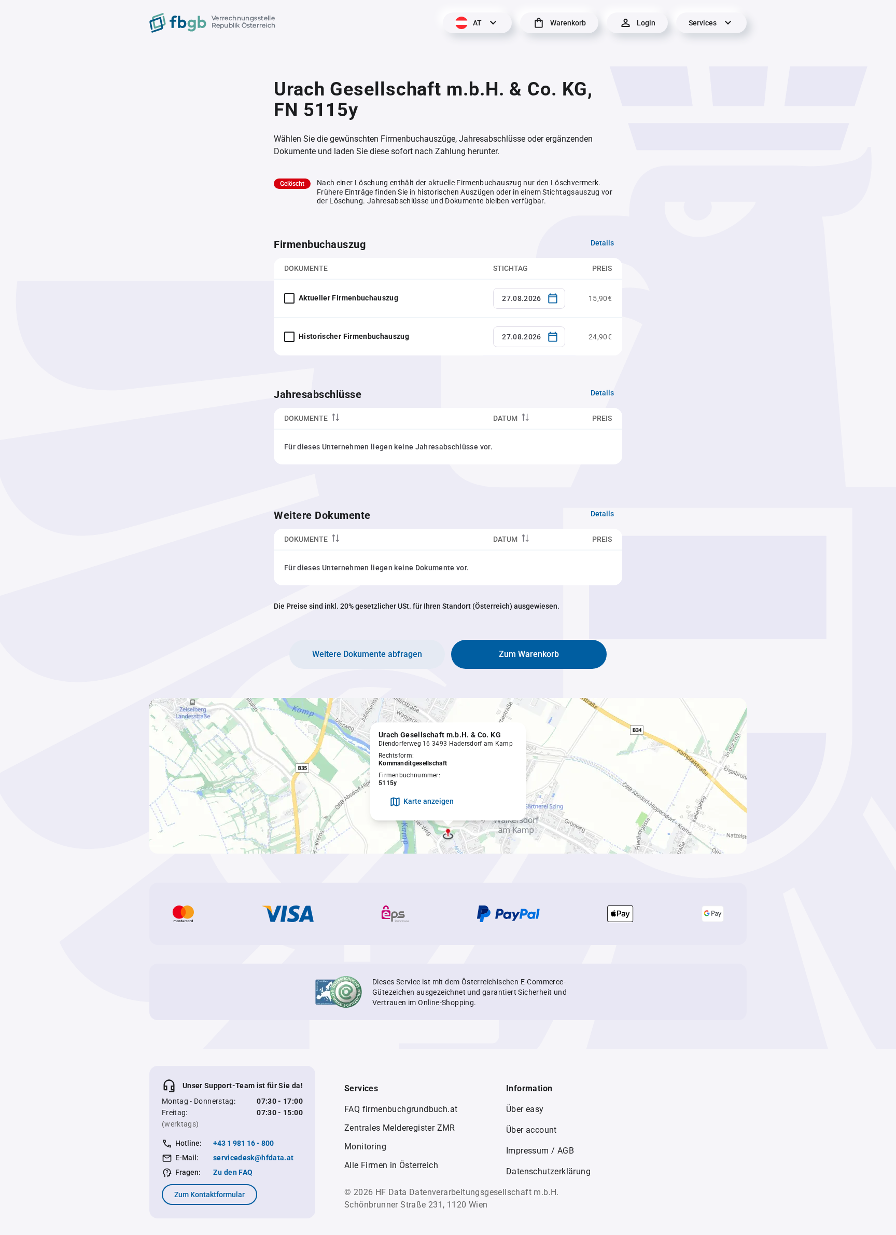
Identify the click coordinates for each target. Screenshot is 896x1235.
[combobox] (529, 298)
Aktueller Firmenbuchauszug (348, 298)
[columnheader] (378, 418)
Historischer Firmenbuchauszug (354, 336)
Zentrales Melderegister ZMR (399, 1128)
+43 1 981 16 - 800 (243, 1143)
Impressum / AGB (540, 1151)
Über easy (525, 1109)
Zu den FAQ (233, 1172)
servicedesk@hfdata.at (253, 1158)
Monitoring (365, 1146)
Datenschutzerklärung (548, 1171)
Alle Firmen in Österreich (391, 1165)
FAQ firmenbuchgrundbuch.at (400, 1109)
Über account (531, 1130)
